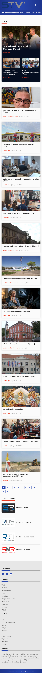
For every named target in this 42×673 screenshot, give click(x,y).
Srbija (4, 644)
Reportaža (5, 602)
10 (26, 488)
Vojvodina (5, 639)
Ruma (22, 12)
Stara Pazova (6, 636)
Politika (4, 588)
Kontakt (4, 607)
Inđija (28, 12)
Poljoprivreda (6, 591)
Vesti (3, 585)
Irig (39, 12)
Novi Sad (5, 642)
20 (30, 488)
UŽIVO (4, 610)
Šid (3, 12)
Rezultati (5, 596)
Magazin (5, 604)
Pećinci (34, 12)
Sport (4, 593)
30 (34, 488)
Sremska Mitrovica (12, 12)
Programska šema (8, 599)
